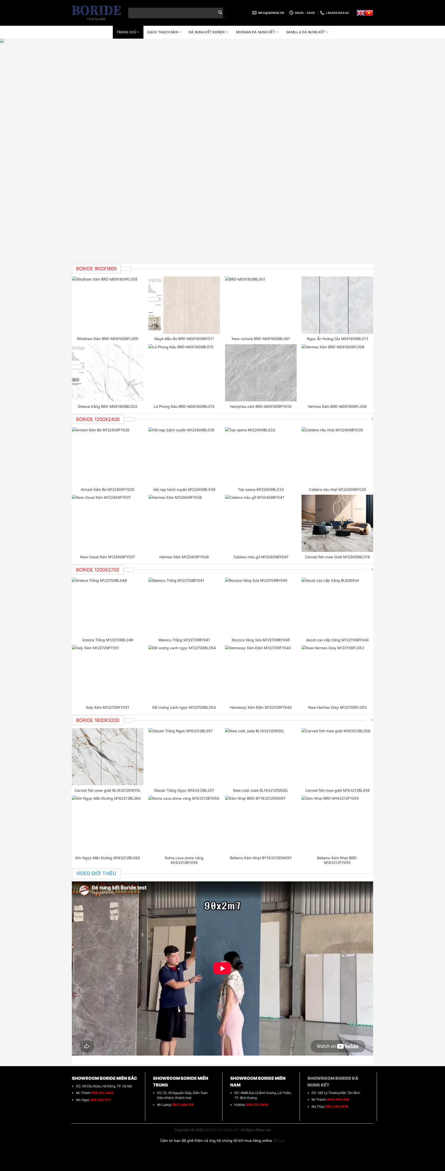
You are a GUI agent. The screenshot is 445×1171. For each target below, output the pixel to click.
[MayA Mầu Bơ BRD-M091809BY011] (184, 305)
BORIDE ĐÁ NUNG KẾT (221, 1130)
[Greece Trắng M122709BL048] (107, 606)
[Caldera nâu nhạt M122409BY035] (337, 455)
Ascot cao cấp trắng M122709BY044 (337, 640)
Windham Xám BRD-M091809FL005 (107, 338)
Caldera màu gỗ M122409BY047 (260, 557)
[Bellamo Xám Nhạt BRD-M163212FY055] (337, 824)
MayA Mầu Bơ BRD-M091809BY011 (184, 338)
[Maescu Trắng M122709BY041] (184, 606)
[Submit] (220, 13)
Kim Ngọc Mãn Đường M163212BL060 (107, 858)
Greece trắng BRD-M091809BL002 (107, 406)
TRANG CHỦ (126, 32)
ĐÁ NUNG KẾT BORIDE (207, 32)
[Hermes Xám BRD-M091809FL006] (337, 372)
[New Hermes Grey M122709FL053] (337, 673)
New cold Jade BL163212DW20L (260, 790)
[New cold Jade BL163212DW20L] (261, 756)
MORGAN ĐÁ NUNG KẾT (255, 32)
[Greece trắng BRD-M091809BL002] (107, 372)
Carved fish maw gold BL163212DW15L (107, 790)
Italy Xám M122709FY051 (107, 707)
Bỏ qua (279, 1140)
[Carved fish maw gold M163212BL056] (337, 756)
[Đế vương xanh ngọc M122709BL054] (184, 673)
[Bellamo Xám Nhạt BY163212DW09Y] (261, 824)
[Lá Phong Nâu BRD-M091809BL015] (184, 372)
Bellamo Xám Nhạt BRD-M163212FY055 (337, 860)
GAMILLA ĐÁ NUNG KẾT (305, 32)
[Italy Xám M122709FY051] (107, 673)
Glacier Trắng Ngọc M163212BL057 (184, 790)
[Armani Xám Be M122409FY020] (107, 455)
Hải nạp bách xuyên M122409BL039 (184, 489)
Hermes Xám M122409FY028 (184, 557)
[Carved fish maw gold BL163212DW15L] (107, 756)
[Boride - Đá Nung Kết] (96, 13)
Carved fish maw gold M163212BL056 (337, 790)
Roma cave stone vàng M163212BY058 (184, 860)
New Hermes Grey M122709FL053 (337, 707)
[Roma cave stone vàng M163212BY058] (184, 824)
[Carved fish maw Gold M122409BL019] (337, 523)
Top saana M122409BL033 (261, 489)
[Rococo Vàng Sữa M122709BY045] (261, 606)
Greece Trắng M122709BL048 (107, 640)
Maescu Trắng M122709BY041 (184, 640)
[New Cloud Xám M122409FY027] (107, 523)
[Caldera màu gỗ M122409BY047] (261, 523)
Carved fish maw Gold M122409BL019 (337, 557)
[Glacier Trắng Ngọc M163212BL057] (184, 756)
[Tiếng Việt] (369, 13)
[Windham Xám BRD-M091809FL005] (107, 305)
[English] (361, 13)
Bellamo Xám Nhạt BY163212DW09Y (261, 858)
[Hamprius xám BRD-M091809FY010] (261, 372)
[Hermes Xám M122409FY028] (184, 523)
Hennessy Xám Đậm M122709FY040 (261, 707)
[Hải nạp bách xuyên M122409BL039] (184, 455)
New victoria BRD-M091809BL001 (261, 338)
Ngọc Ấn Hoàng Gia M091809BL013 (337, 338)
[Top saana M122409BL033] (261, 455)
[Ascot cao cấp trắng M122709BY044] (337, 606)
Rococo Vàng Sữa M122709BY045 (261, 640)
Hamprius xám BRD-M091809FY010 (261, 406)
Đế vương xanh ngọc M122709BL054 (184, 707)
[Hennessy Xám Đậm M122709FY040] (261, 673)
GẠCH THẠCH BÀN (162, 32)
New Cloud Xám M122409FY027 (107, 557)
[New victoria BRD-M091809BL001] (261, 305)
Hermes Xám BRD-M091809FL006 (337, 406)
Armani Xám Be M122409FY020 (107, 489)
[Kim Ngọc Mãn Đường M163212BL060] (107, 824)
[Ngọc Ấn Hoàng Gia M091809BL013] (337, 305)
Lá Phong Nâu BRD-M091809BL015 (184, 406)
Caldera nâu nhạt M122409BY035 (337, 489)
